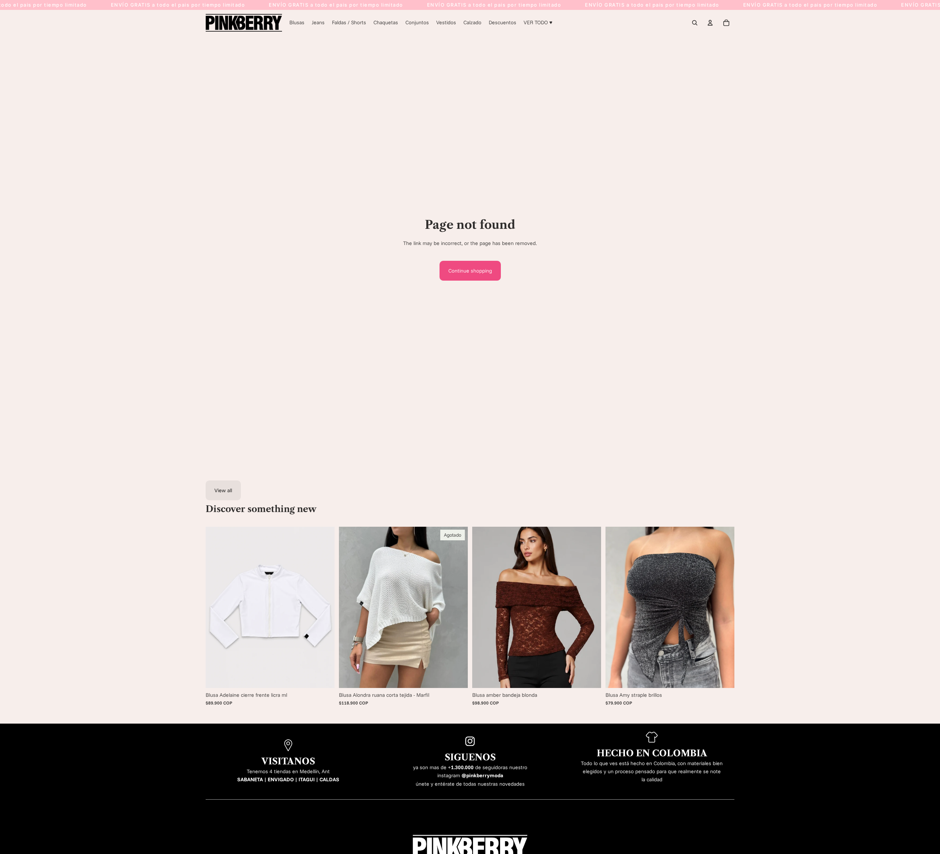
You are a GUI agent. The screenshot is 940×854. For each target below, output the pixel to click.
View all (223, 490)
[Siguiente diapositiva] (457, 607)
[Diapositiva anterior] (350, 607)
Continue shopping (470, 270)
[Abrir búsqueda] (695, 23)
